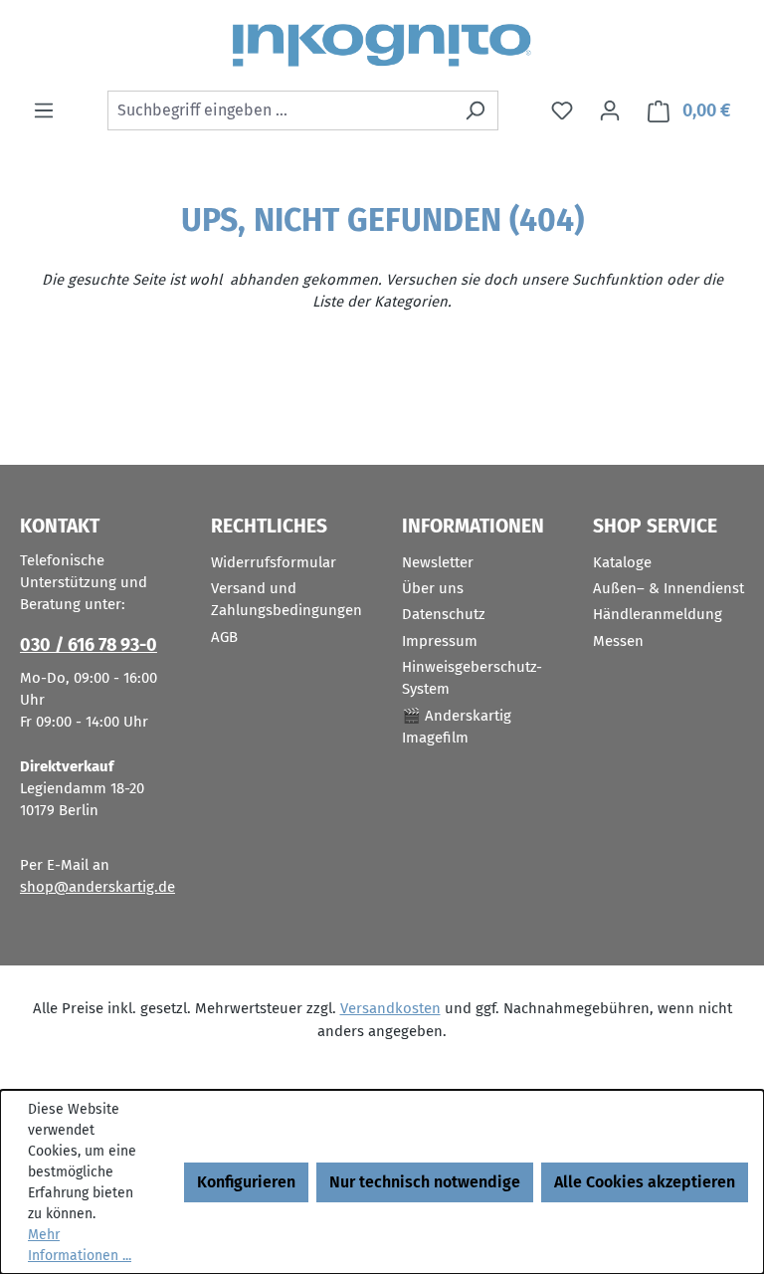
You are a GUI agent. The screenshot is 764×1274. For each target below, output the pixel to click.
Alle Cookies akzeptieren (644, 1181)
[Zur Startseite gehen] (382, 45)
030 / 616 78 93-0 (88, 645)
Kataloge (622, 562)
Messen (618, 641)
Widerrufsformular (273, 562)
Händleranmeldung (657, 614)
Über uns (433, 588)
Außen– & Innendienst (668, 588)
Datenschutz (443, 614)
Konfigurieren (246, 1181)
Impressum (440, 641)
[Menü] (44, 110)
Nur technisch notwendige (424, 1181)
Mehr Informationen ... (79, 1245)
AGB (224, 637)
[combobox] (280, 110)
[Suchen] (475, 110)
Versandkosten (390, 1008)
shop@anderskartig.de (97, 887)
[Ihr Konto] (610, 110)
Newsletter (438, 562)
